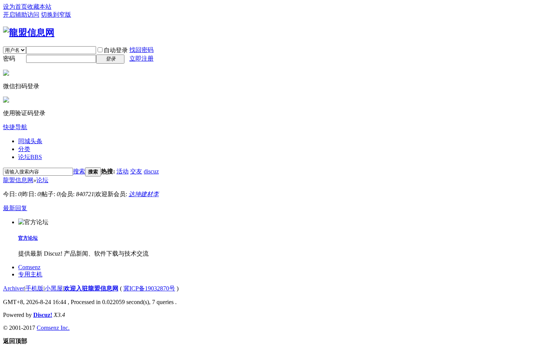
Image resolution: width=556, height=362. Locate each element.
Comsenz (29, 267)
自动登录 (116, 50)
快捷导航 (15, 127)
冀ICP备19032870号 (149, 288)
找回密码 (141, 50)
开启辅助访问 (21, 14)
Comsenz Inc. (53, 328)
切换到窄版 (56, 14)
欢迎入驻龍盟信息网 (91, 288)
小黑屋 (54, 288)
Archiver (13, 288)
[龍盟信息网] (28, 32)
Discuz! (42, 315)
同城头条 (30, 141)
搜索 (79, 171)
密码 (9, 58)
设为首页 (15, 6)
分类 (24, 149)
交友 (136, 171)
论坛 (30, 157)
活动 (122, 171)
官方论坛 (28, 238)
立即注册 (141, 58)
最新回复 (15, 208)
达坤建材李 (144, 194)
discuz (151, 171)
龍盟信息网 (18, 180)
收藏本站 (39, 6)
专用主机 (30, 274)
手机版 (34, 288)
